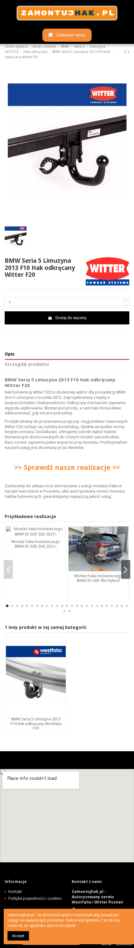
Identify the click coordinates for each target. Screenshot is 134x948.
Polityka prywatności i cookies (35, 898)
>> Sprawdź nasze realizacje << (67, 467)
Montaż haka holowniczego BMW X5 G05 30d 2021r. (36, 544)
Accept (18, 935)
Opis (9, 354)
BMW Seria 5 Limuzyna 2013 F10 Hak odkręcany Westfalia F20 (36, 723)
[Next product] (128, 51)
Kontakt (15, 891)
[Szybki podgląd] (36, 712)
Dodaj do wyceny (70, 317)
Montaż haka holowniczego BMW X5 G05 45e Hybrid (98, 578)
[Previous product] (125, 51)
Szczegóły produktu (27, 364)
